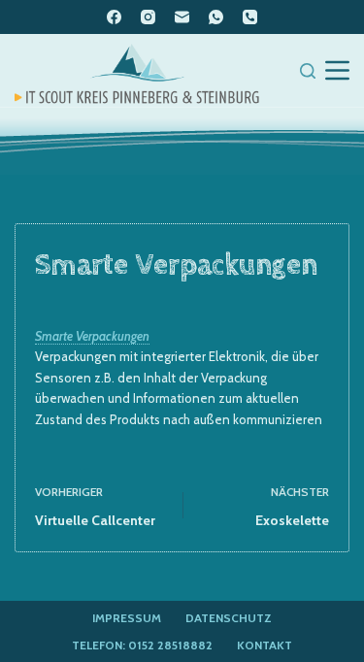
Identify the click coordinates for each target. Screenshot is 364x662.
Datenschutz (228, 618)
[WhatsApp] (216, 17)
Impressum (126, 618)
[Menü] (337, 70)
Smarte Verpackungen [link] (92, 336)
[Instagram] (148, 17)
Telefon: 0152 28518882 (142, 645)
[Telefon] (250, 17)
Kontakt (264, 645)
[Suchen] (307, 71)
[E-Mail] (182, 17)
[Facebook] (114, 17)
